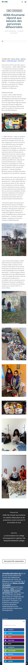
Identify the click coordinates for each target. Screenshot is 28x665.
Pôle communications (11, 31)
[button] (25, 2)
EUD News (21, 61)
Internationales (17, 10)
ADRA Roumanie (12, 61)
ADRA (8, 10)
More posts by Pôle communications (14, 561)
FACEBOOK (5, 618)
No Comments (14, 33)
